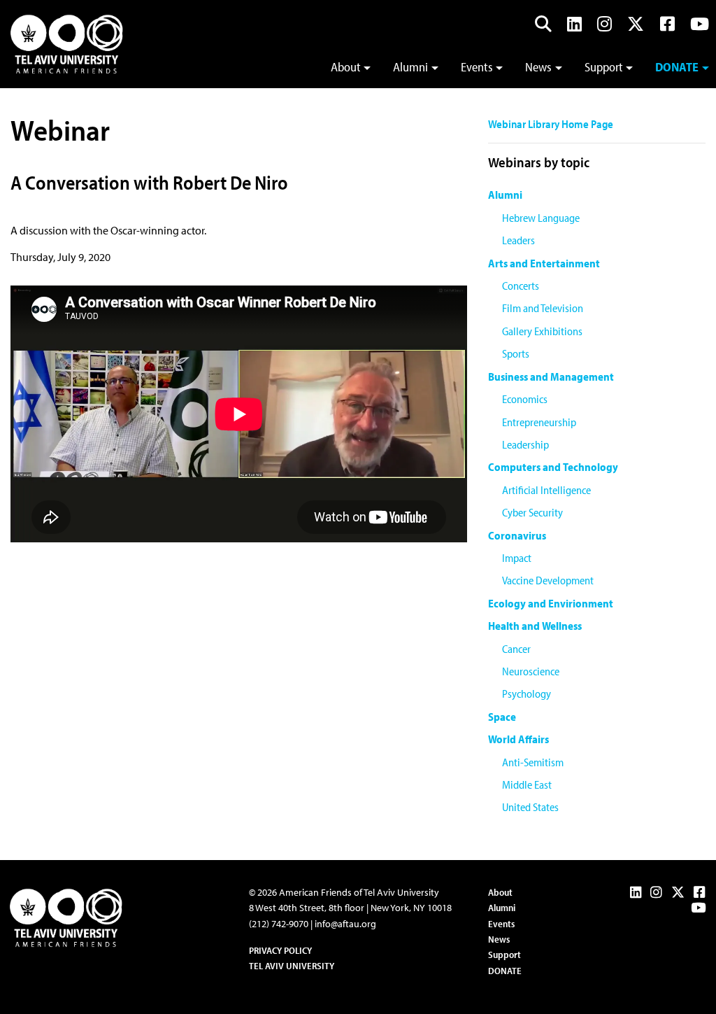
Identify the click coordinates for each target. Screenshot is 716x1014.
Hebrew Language (541, 218)
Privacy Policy (280, 950)
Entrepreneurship (539, 422)
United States (530, 807)
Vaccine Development (548, 580)
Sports (515, 353)
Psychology (526, 693)
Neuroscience (530, 671)
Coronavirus (517, 535)
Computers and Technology (553, 467)
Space (502, 717)
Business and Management (551, 376)
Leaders (518, 240)
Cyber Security (532, 512)
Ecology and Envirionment (550, 603)
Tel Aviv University (291, 965)
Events (477, 67)
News (538, 67)
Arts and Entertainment (544, 263)
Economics (524, 399)
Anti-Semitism (533, 762)
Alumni (410, 67)
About (346, 67)
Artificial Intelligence (546, 490)
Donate (677, 67)
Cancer (516, 649)
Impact (516, 558)
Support (604, 67)
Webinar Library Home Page (550, 124)
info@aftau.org (345, 923)
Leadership (525, 444)
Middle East (527, 784)
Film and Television (542, 308)
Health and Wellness (535, 626)
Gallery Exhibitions (542, 331)
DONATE (505, 970)
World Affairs (518, 739)
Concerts (520, 286)
